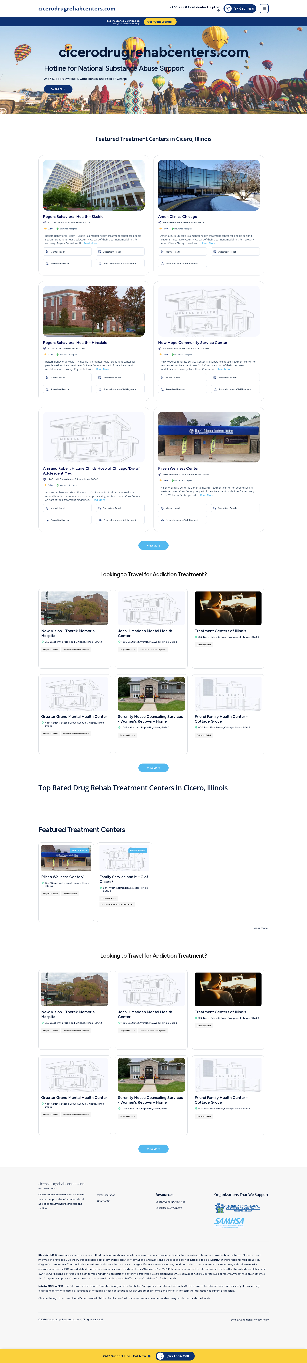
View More (153, 545)
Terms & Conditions (240, 1319)
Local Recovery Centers (169, 1207)
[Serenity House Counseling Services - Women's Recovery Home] (151, 694)
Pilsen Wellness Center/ (62, 876)
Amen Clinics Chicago (177, 216)
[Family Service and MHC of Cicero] (124, 858)
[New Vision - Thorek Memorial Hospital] (74, 608)
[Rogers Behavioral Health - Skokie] (94, 185)
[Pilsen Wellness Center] (209, 437)
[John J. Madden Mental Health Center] (151, 608)
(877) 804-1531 (244, 8)
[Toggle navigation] (264, 8)
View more (261, 928)
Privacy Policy (261, 1319)
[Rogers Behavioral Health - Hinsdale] (94, 311)
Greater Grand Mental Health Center (74, 716)
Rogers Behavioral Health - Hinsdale (75, 342)
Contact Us (103, 1201)
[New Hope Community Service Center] (209, 311)
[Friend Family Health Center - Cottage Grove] (228, 694)
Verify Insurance (106, 1194)
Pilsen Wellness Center (178, 468)
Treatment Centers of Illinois (220, 630)
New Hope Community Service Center (192, 342)
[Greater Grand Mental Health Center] (74, 694)
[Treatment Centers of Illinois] (228, 608)
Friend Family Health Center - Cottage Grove (221, 719)
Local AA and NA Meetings (170, 1201)
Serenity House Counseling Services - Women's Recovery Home (150, 719)
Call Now (59, 89)
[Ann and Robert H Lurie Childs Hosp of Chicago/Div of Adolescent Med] (94, 437)
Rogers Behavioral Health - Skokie (73, 216)
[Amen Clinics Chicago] (209, 185)
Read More (90, 243)
